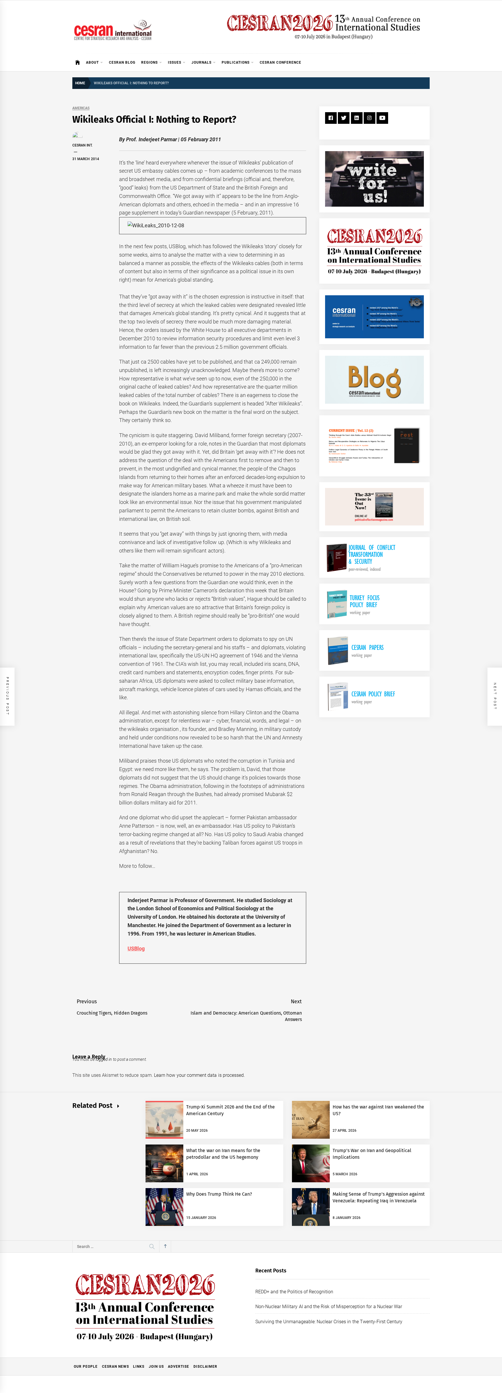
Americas (80, 108)
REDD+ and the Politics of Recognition (294, 1291)
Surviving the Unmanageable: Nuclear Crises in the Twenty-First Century (328, 1321)
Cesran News (115, 1367)
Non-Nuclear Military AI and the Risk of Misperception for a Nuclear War (328, 1306)
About (92, 62)
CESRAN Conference (280, 62)
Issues (174, 62)
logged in (104, 1059)
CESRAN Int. (82, 145)
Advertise (178, 1367)
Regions (149, 62)
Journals (201, 62)
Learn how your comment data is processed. (199, 1075)
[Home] (77, 62)
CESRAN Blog (122, 62)
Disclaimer (205, 1367)
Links (138, 1367)
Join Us (156, 1367)
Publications (236, 62)
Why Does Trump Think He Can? (219, 1194)
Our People (86, 1367)
